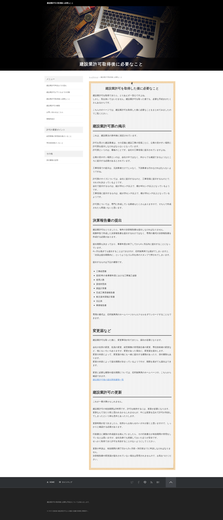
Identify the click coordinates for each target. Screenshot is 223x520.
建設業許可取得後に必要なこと (111, 64)
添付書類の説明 (52, 160)
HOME (52, 482)
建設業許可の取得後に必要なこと (60, 3)
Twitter (132, 482)
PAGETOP (171, 482)
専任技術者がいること (54, 143)
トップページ (93, 77)
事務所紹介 (50, 119)
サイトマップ (67, 482)
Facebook (138, 482)
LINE (145, 482)
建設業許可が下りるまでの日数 (58, 92)
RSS (151, 482)
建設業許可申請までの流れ (56, 85)
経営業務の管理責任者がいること (59, 136)
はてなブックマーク (158, 482)
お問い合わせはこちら (54, 112)
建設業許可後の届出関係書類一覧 (108, 380)
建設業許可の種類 (53, 106)
